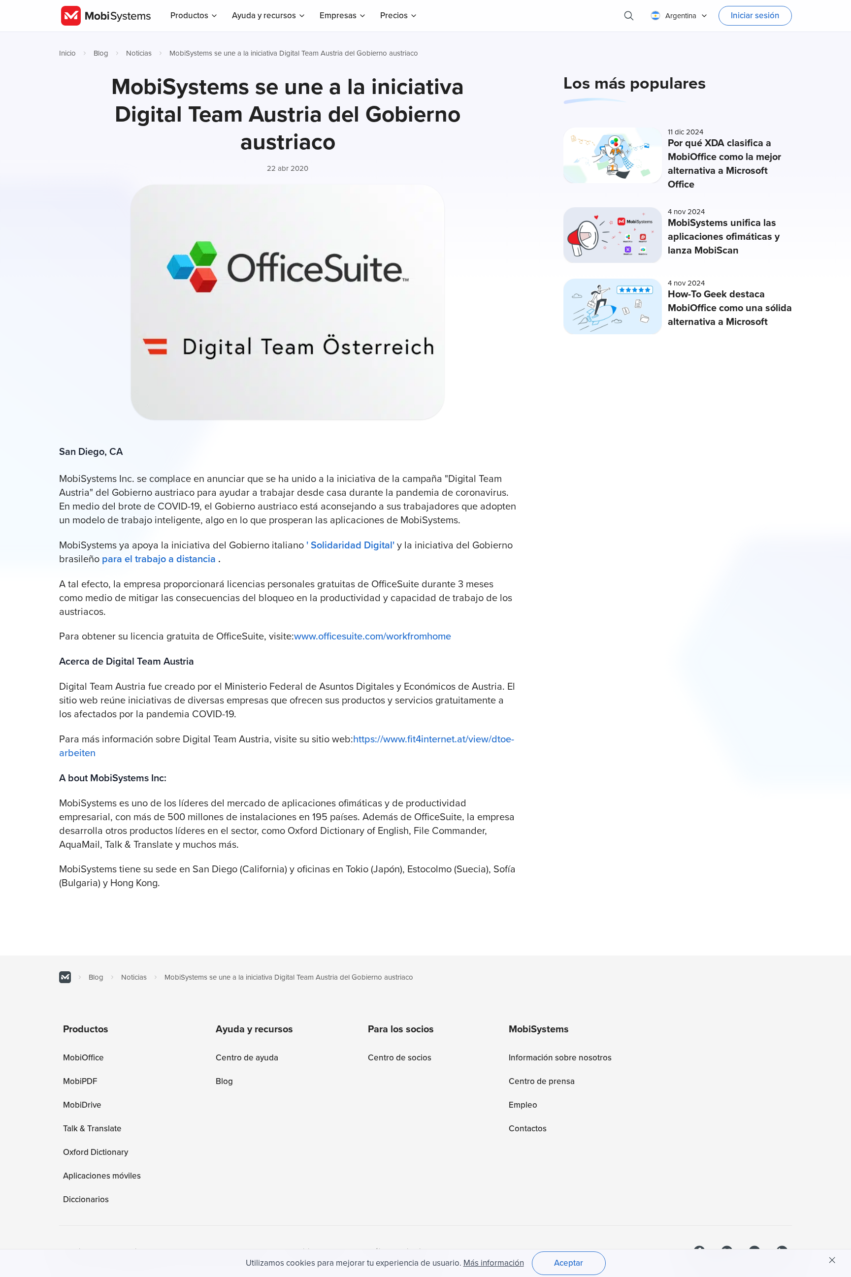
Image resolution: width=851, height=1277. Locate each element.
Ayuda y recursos (264, 15)
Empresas (338, 15)
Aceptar (568, 1263)
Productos (189, 15)
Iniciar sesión (755, 15)
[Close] (832, 1260)
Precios (394, 15)
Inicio (67, 53)
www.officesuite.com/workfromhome (372, 636)
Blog (101, 53)
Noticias (139, 53)
